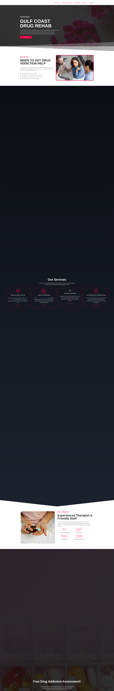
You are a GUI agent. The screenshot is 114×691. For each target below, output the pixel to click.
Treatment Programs (66, 3)
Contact (91, 3)
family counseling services (42, 298)
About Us (84, 3)
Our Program (77, 3)
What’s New (56, 3)
